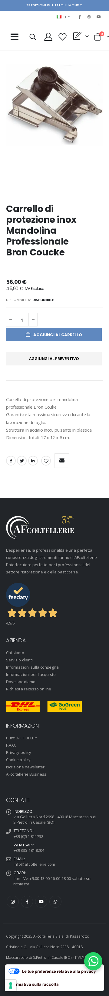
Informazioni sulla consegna (32, 667)
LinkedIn (33, 461)
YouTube (41, 902)
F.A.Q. (11, 745)
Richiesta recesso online (28, 689)
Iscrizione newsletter (25, 767)
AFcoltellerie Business (26, 774)
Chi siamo (15, 652)
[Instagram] (89, 17)
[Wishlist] (62, 37)
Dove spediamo (20, 681)
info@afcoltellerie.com (34, 864)
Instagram (13, 902)
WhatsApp (55, 902)
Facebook (11, 461)
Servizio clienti (19, 660)
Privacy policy (18, 752)
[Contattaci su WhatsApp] (93, 961)
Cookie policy (18, 759)
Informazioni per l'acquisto (31, 674)
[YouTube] (99, 17)
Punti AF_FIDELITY (21, 738)
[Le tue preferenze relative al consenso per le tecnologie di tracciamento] (10, 985)
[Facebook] (80, 17)
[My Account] (48, 37)
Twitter (22, 461)
